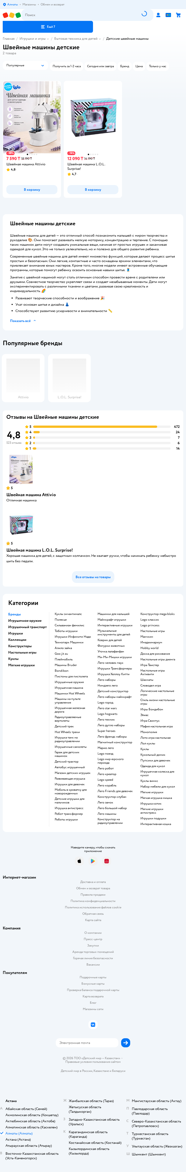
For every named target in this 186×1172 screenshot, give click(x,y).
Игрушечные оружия (69, 682)
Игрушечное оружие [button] (25, 620)
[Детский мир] (12, 15)
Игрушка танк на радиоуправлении (67, 739)
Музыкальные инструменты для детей (114, 632)
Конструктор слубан (112, 797)
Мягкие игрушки (151, 792)
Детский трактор (66, 761)
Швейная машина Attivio (31, 495)
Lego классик (149, 620)
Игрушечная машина (69, 688)
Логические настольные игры (157, 692)
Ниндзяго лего (108, 685)
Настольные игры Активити (152, 672)
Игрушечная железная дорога (70, 710)
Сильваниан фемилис (69, 625)
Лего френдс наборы (112, 736)
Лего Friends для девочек (115, 791)
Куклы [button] (13, 659)
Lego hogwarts (107, 714)
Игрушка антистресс (69, 808)
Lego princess (149, 625)
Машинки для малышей (114, 614)
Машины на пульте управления (68, 700)
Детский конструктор (113, 691)
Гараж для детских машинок (67, 754)
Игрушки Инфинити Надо (73, 637)
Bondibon (62, 671)
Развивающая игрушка (70, 779)
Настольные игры (152, 631)
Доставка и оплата (93, 882)
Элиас (144, 715)
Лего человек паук (110, 663)
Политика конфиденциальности (93, 901)
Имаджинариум (151, 642)
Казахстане (101, 1071)
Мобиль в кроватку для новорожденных (71, 791)
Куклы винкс (149, 781)
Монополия (148, 732)
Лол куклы (147, 743)
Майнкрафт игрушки (112, 620)
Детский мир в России (76, 1071)
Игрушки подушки (153, 818)
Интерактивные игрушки (115, 625)
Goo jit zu (61, 654)
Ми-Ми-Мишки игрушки (115, 657)
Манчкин (146, 637)
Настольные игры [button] (22, 652)
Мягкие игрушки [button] (21, 665)
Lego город (105, 702)
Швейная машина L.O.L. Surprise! (39, 550)
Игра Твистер (149, 665)
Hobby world (149, 648)
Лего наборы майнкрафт (115, 697)
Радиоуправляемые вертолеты (68, 719)
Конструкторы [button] (20, 646)
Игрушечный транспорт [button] (27, 627)
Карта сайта (93, 920)
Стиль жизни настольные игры (157, 702)
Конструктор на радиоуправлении (110, 821)
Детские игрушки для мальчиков (69, 800)
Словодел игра (150, 685)
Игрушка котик (151, 803)
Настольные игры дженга (157, 659)
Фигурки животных (111, 646)
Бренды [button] (14, 614)
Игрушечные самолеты (71, 747)
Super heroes (106, 731)
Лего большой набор (112, 808)
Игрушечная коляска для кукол (157, 773)
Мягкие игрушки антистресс (151, 811)
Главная (9, 38)
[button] (48, 27)
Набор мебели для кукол (157, 786)
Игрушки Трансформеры (115, 668)
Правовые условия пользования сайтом (93, 1062)
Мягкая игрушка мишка (156, 798)
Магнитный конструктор (115, 742)
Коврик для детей (110, 640)
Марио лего (106, 748)
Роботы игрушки (66, 819)
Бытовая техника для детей (76, 38)
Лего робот (106, 768)
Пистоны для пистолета (71, 676)
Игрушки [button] (15, 633)
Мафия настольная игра (156, 726)
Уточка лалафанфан (111, 651)
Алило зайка (63, 648)
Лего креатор (107, 774)
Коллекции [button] (17, 639)
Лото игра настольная (155, 738)
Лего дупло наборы (111, 725)
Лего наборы (107, 680)
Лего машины (107, 814)
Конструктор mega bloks (157, 614)
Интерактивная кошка (155, 824)
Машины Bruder (66, 665)
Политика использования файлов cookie (93, 907)
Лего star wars (107, 708)
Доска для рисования (155, 654)
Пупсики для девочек (155, 760)
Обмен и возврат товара (93, 888)
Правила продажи (93, 895)
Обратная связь (93, 914)
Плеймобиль (64, 659)
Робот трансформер (69, 814)
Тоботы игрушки (66, 631)
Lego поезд (105, 754)
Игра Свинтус (150, 721)
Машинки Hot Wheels (70, 693)
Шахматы (146, 680)
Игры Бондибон (151, 709)
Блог (93, 1003)
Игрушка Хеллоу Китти (114, 674)
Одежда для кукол (152, 766)
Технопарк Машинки (69, 642)
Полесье (61, 620)
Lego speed (105, 780)
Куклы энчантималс (68, 614)
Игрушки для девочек (70, 784)
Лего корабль (107, 785)
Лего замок (105, 802)
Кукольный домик (152, 755)
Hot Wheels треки (67, 732)
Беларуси (118, 1071)
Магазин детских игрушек (73, 773)
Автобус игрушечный (70, 767)
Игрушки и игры (33, 38)
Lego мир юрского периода (111, 761)
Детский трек (64, 726)
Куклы (144, 749)
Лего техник (106, 719)
